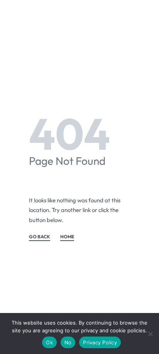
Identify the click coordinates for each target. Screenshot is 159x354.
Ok (49, 342)
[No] (150, 332)
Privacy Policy (100, 342)
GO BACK (39, 236)
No (68, 342)
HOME (67, 236)
